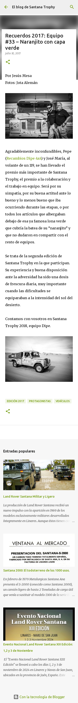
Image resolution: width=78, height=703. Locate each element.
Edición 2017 (15, 401)
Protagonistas (40, 401)
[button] (7, 62)
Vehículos (63, 401)
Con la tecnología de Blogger (42, 697)
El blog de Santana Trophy (33, 7)
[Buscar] (72, 7)
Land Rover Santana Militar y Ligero (29, 496)
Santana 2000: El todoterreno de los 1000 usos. (36, 570)
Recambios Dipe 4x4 (23, 158)
